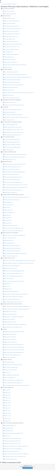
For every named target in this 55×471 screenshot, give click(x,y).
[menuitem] (0, 2)
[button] (0, 1)
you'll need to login (32, 466)
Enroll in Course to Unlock (27, 467)
